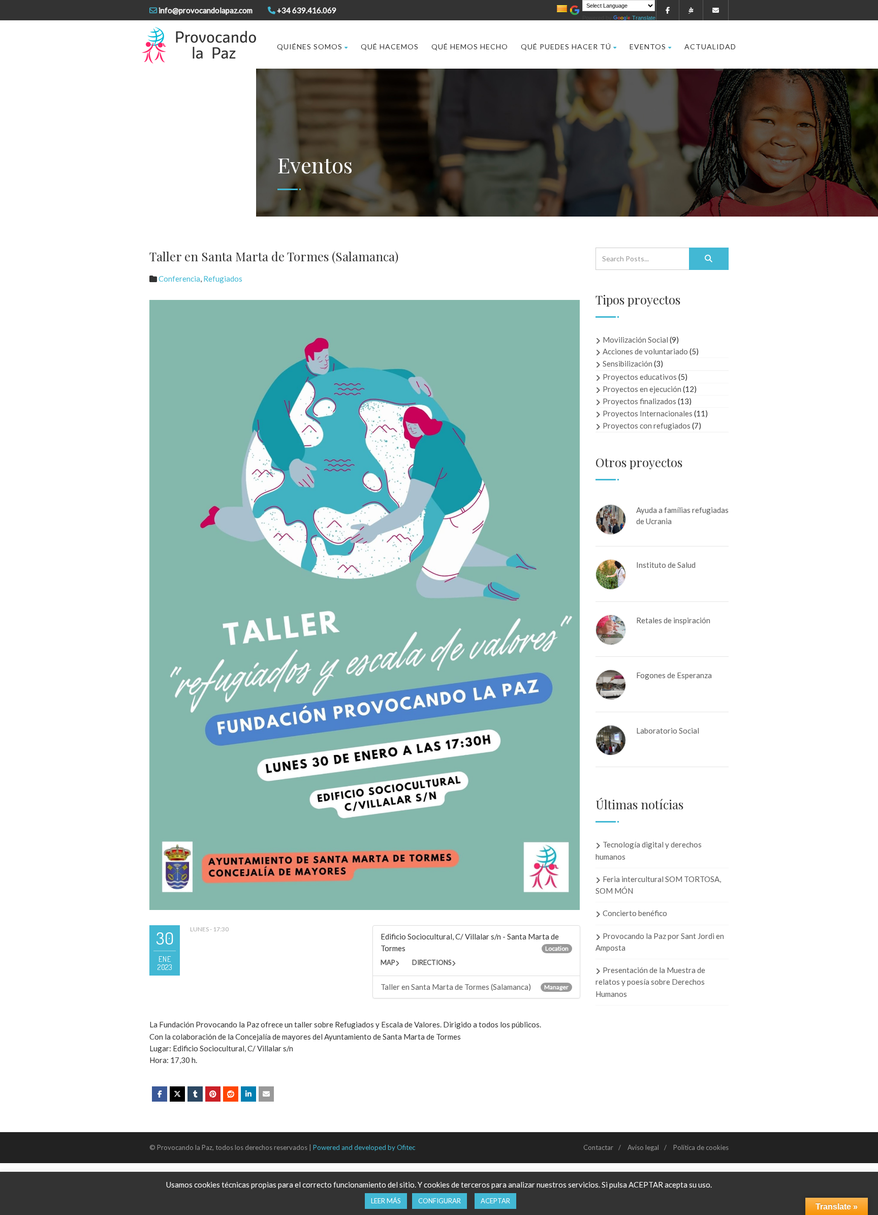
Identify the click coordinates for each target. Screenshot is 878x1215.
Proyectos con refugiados (647, 425)
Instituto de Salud (666, 564)
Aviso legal (643, 1147)
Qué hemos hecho (469, 46)
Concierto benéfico (635, 913)
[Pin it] (213, 1094)
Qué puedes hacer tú (566, 46)
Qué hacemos (390, 46)
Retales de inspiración (673, 620)
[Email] (266, 1094)
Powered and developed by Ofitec (364, 1147)
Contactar (598, 1147)
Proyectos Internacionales (648, 413)
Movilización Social (635, 339)
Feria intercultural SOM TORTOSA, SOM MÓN (658, 884)
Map (388, 962)
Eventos (648, 46)
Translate (643, 18)
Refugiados (222, 278)
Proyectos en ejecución (642, 388)
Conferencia (179, 278)
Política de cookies (701, 1147)
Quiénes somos (309, 46)
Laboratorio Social (667, 730)
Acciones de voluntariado (645, 351)
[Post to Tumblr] (195, 1094)
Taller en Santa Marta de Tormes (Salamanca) (456, 986)
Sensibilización (627, 363)
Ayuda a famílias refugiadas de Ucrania (682, 515)
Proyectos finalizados (639, 401)
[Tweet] (177, 1094)
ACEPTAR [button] (495, 1201)
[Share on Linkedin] (230, 1094)
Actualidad (710, 46)
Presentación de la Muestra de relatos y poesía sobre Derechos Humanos (650, 981)
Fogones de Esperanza (674, 675)
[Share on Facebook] (159, 1094)
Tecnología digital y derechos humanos (648, 850)
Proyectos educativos (640, 376)
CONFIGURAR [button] (439, 1201)
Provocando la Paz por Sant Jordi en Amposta (659, 941)
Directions (432, 962)
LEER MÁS (386, 1201)
